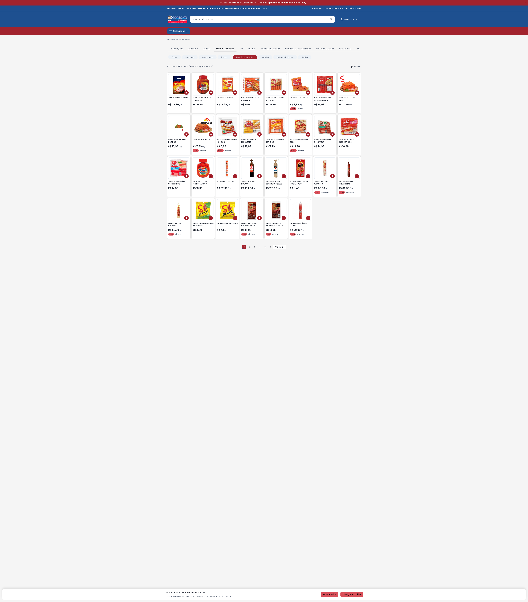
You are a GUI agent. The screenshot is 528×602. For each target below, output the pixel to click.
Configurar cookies (352, 594)
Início (169, 39)
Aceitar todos (329, 594)
